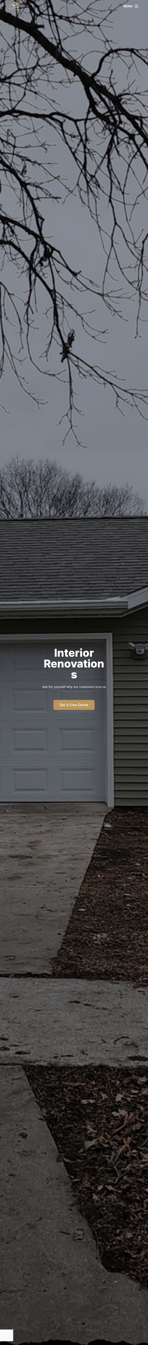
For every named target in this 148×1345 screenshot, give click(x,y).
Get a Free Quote (74, 705)
